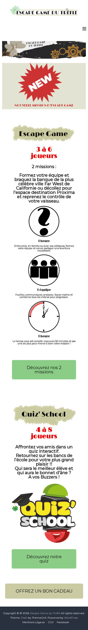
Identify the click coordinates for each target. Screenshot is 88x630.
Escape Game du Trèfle (45, 613)
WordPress (71, 617)
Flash (24, 617)
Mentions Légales (33, 622)
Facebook (63, 622)
